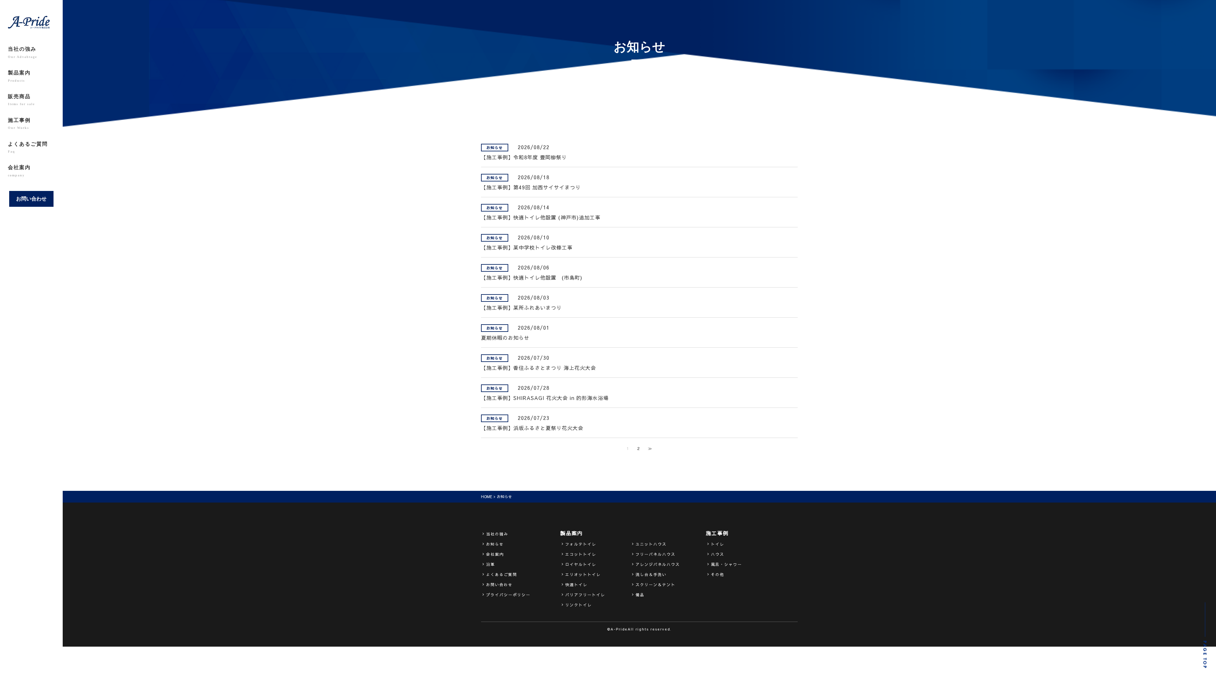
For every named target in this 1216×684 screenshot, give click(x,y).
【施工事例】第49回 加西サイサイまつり (531, 187)
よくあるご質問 (28, 147)
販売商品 (21, 100)
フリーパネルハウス (655, 554)
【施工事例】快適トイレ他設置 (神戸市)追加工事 (540, 217)
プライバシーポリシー (508, 594)
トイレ (717, 544)
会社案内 (19, 171)
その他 (717, 574)
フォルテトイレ (580, 544)
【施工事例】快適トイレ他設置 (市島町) (531, 277)
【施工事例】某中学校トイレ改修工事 (527, 247)
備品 (640, 594)
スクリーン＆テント (655, 584)
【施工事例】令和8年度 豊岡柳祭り (524, 157)
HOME (486, 496)
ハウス (717, 554)
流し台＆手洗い (651, 574)
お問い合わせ (31, 198)
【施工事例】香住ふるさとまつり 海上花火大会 (538, 367)
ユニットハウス (651, 544)
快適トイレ (576, 584)
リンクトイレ (578, 604)
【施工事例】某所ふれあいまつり (521, 307)
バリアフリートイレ (585, 594)
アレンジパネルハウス (658, 564)
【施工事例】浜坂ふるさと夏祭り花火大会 (532, 427)
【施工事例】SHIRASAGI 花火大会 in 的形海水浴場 (545, 397)
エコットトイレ (580, 554)
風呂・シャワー (726, 564)
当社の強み (22, 52)
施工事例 (19, 123)
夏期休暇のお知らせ (505, 337)
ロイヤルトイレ (580, 564)
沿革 (490, 564)
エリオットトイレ (583, 574)
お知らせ (495, 544)
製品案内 (19, 76)
